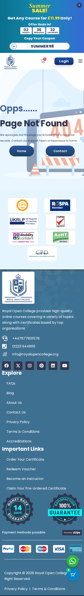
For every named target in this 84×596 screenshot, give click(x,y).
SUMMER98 (42, 46)
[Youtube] (64, 365)
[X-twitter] (18, 365)
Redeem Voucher (21, 469)
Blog (10, 393)
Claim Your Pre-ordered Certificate (36, 488)
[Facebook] (6, 365)
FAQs (10, 383)
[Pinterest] (41, 365)
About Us (14, 402)
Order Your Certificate (25, 459)
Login (64, 61)
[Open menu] (81, 61)
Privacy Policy (18, 421)
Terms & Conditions (23, 431)
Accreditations (18, 441)
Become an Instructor (25, 478)
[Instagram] (29, 365)
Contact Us (16, 412)
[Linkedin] (53, 365)
